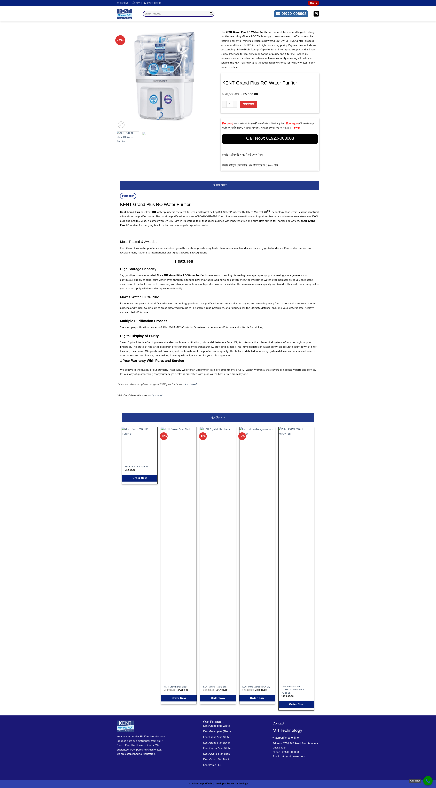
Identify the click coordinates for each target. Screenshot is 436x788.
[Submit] (211, 14)
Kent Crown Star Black (216, 759)
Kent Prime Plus (212, 765)
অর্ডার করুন (248, 104)
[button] (316, 14)
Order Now (140, 478)
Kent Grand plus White (216, 726)
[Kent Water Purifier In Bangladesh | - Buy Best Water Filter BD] (127, 14)
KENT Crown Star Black (175, 687)
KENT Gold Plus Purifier (136, 466)
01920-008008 (280, 138)
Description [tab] (128, 196)
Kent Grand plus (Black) (217, 731)
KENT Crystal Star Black (215, 687)
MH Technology (239, 783)
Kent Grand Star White (216, 737)
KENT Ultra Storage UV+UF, (256, 687)
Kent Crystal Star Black (216, 754)
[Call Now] (428, 780)
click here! (190, 384)
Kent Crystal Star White (217, 748)
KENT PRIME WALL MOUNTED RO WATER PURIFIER (293, 689)
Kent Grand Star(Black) (216, 742)
